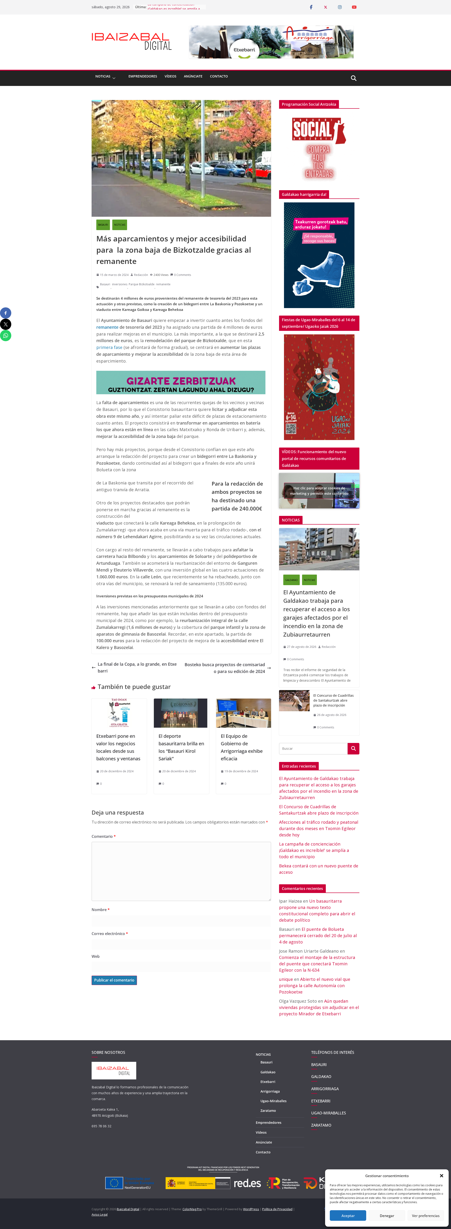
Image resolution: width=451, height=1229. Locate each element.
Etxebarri (267, 1081)
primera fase (109, 347)
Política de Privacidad (277, 1209)
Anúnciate (193, 76)
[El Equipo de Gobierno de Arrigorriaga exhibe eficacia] (243, 702)
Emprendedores (142, 76)
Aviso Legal (100, 1214)
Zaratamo (268, 1110)
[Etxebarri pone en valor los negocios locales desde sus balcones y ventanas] (119, 702)
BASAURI (103, 224)
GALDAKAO (291, 580)
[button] (441, 1175)
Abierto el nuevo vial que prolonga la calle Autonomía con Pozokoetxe (314, 985)
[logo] (114, 1064)
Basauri (105, 284)
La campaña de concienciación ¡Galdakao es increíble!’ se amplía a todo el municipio (314, 850)
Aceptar (348, 1215)
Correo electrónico (110, 933)
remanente (163, 284)
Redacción (141, 275)
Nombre (101, 909)
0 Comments (182, 275)
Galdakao (268, 1072)
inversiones (119, 284)
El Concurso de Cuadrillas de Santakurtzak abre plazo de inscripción (333, 700)
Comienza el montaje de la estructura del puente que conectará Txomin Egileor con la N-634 (317, 964)
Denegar (387, 1215)
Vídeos (170, 76)
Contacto (219, 76)
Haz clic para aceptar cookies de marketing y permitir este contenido (319, 491)
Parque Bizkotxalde (142, 284)
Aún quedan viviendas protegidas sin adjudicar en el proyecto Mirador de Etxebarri (319, 1007)
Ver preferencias (425, 1215)
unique (286, 979)
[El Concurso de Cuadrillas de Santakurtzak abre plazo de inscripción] (294, 712)
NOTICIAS (102, 76)
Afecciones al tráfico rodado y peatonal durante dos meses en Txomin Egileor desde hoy (318, 828)
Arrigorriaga (270, 1091)
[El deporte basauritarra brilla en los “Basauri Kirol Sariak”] (181, 702)
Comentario (104, 836)
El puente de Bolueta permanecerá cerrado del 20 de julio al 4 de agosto (318, 935)
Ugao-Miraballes (273, 1101)
